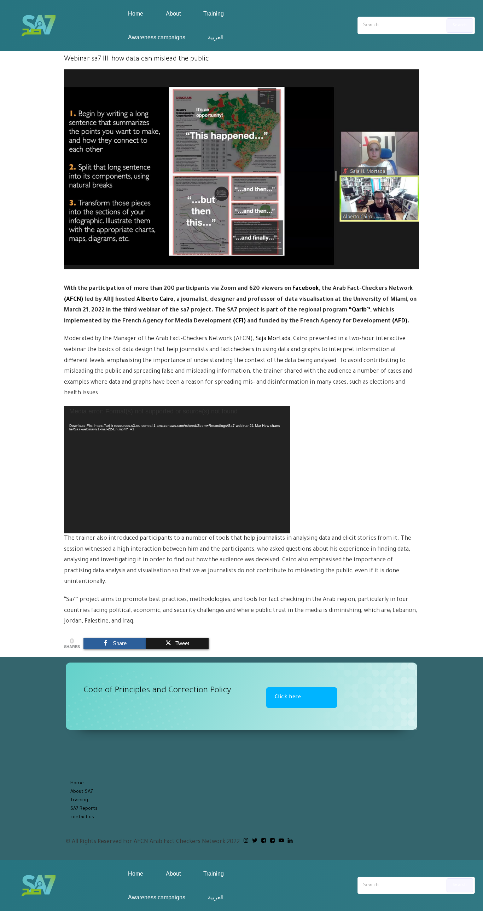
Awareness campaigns (156, 37)
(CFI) (239, 321)
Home (135, 14)
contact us (82, 817)
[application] (177, 469)
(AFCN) (73, 300)
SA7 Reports (84, 809)
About (173, 14)
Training (213, 14)
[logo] (39, 25)
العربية (215, 37)
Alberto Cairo (155, 300)
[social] (246, 841)
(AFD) (399, 321)
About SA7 (81, 792)
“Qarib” (359, 310)
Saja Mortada (273, 339)
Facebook (305, 289)
